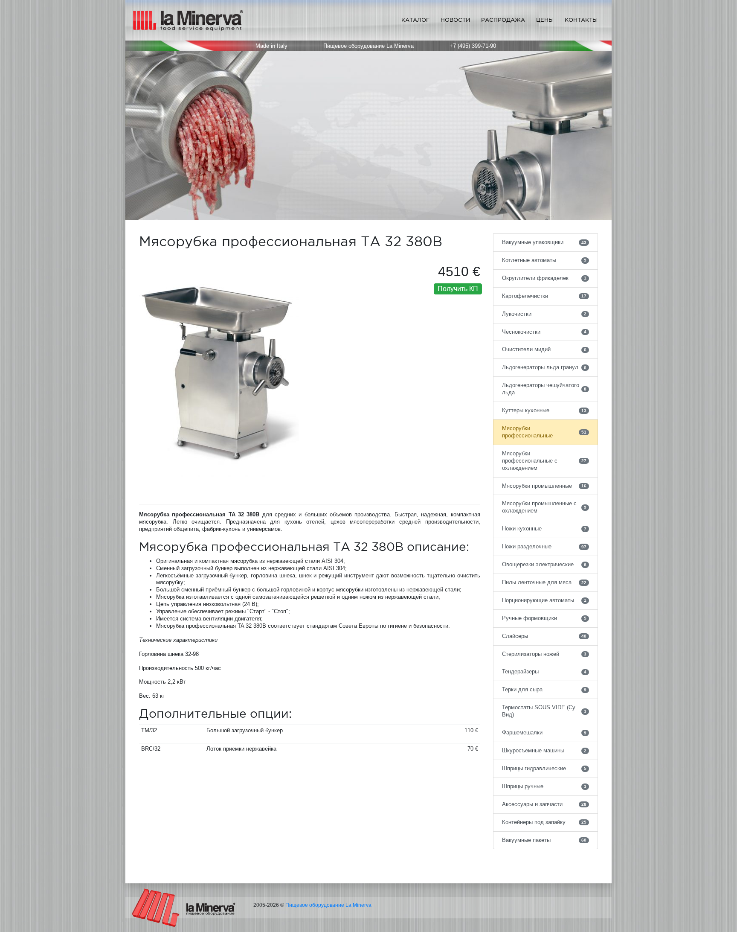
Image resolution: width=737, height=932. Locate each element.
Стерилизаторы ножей (544, 654)
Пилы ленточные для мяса (544, 582)
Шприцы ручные (544, 786)
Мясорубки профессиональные (544, 432)
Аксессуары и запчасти (544, 804)
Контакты (581, 20)
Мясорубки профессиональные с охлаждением (544, 460)
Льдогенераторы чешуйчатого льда (544, 389)
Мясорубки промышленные (544, 486)
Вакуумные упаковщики (544, 242)
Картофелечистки (544, 296)
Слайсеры (544, 636)
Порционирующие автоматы (544, 600)
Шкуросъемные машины (544, 750)
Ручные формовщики (544, 618)
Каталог (415, 20)
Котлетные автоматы (544, 260)
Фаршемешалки (544, 732)
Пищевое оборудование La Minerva (328, 905)
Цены (545, 20)
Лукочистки (544, 314)
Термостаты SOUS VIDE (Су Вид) (544, 711)
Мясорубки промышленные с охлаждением (544, 507)
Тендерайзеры (544, 671)
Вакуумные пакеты (544, 840)
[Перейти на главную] (183, 908)
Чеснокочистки (544, 332)
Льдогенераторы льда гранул (544, 367)
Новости (455, 20)
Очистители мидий (544, 349)
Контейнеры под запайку (544, 822)
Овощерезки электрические (544, 564)
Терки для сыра (544, 689)
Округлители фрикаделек (544, 278)
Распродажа (503, 20)
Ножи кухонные (544, 528)
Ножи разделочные (544, 546)
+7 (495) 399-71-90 (473, 46)
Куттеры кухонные (544, 410)
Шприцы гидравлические (544, 768)
